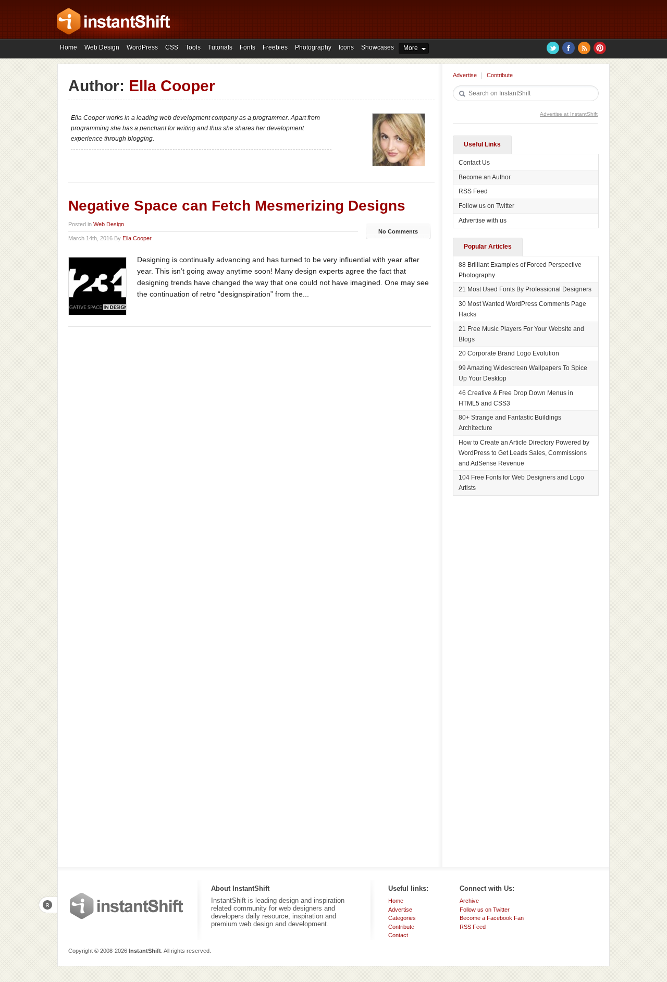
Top (48, 905)
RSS (584, 48)
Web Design (101, 47)
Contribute (500, 75)
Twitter (553, 48)
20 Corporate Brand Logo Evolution (509, 353)
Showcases (377, 47)
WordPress (142, 47)
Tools (193, 47)
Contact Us (474, 162)
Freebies (275, 47)
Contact (398, 935)
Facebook (568, 48)
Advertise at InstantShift (569, 114)
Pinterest (600, 48)
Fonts (247, 47)
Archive (469, 901)
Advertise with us (483, 220)
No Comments (398, 231)
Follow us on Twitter (486, 206)
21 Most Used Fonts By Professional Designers (525, 289)
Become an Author (485, 177)
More (410, 48)
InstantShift (126, 906)
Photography (313, 47)
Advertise (465, 75)
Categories (402, 918)
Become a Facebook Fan (492, 918)
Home (68, 47)
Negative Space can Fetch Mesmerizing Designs (236, 206)
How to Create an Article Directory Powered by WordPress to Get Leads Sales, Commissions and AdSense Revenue (524, 453)
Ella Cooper (137, 238)
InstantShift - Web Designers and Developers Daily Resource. (113, 21)
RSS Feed (473, 191)
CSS (171, 47)
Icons (346, 47)
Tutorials (220, 47)
